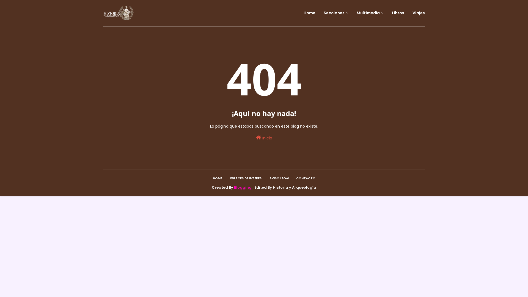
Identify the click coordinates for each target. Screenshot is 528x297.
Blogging (243, 187)
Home (217, 178)
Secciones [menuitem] (334, 13)
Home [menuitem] (309, 13)
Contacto (305, 178)
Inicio (266, 138)
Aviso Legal (280, 178)
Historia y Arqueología (294, 187)
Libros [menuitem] (398, 13)
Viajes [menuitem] (419, 13)
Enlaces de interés (246, 178)
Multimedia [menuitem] (368, 13)
